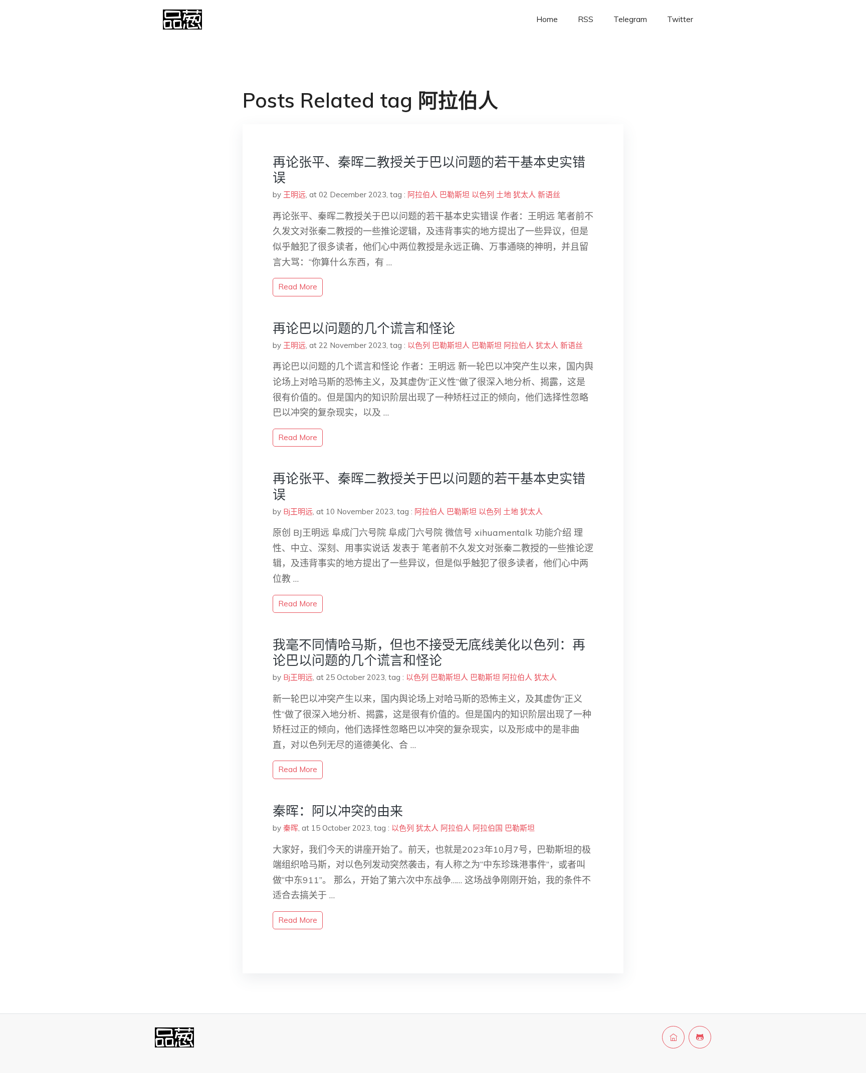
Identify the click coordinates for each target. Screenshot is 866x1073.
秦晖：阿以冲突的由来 (338, 811)
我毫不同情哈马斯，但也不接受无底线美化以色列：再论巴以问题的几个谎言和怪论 (429, 652)
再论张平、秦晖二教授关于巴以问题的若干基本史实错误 (429, 170)
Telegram (630, 19)
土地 (503, 194)
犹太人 (524, 194)
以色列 (483, 194)
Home (547, 19)
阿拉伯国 (488, 828)
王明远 (294, 194)
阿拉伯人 (422, 194)
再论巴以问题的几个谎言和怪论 (364, 328)
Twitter (680, 19)
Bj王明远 (298, 511)
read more (297, 286)
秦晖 (290, 828)
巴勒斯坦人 (451, 345)
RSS (585, 19)
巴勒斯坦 (455, 194)
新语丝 (549, 194)
